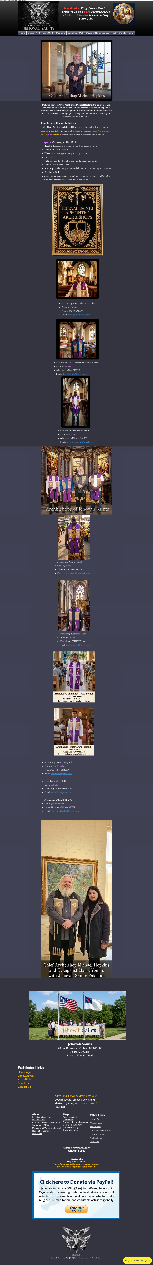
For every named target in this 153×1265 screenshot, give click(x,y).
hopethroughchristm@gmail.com (79, 573)
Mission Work (96, 1123)
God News (37, 1133)
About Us (23, 1083)
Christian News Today (100, 1130)
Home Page (95, 1119)
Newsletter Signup (41, 1131)
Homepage (24, 1072)
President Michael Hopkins (43, 1117)
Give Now (94, 1141)
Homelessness (97, 1134)
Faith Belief (95, 1126)
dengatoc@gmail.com (61, 773)
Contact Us (24, 1086)
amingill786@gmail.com (79, 314)
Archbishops (96, 1138)
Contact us (68, 1119)
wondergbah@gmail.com (78, 645)
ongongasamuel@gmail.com (79, 442)
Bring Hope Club (70, 1117)
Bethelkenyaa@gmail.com (75, 374)
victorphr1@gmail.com (61, 792)
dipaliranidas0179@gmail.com (65, 811)
